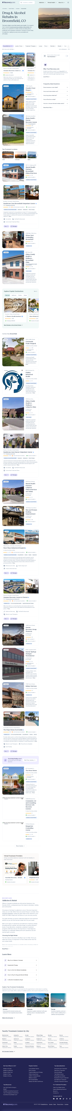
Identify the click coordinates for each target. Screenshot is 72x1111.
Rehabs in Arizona (7, 1076)
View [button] (5, 226)
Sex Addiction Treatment (60, 1079)
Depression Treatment (59, 1070)
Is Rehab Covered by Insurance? (10, 1091)
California (14, 295)
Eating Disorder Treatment (60, 1068)
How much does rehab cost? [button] (50, 91)
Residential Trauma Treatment (61, 1077)
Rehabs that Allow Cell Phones (36, 1081)
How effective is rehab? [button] (49, 99)
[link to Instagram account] (66, 1098)
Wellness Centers (33, 1077)
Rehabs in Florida (7, 1068)
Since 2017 (62, 71)
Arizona (5, 1009)
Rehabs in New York (8, 1072)
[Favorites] (68, 2)
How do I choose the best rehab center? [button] (53, 103)
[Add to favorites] (22, 86)
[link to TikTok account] (63, 1098)
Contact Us (56, 1093)
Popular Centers (33, 1065)
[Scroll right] (68, 46)
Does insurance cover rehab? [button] (50, 87)
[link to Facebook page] (70, 1098)
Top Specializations (59, 1065)
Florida (20, 295)
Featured (7, 295)
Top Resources (7, 1084)
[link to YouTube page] (60, 1098)
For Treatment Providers (59, 1084)
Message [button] (14, 226)
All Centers (5, 8)
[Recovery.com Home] (8, 2)
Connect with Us (57, 1096)
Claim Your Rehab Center (59, 1087)
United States (11, 8)
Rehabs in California (8, 1070)
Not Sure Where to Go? (9, 1065)
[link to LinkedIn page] (57, 1098)
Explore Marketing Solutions (59, 1089)
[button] (12, 49)
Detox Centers (32, 1070)
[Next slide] (35, 67)
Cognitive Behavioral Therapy (36, 1072)
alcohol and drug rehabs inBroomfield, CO (21, 27)
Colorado (17, 8)
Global (25, 295)
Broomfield (13, 334)
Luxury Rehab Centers (34, 1068)
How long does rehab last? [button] (50, 95)
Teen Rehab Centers (59, 1074)
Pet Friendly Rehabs (33, 1079)
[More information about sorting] (69, 49)
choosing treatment (7, 913)
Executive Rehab (58, 1072)
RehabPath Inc (44, 1104)
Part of (9, 205)
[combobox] (27, 2)
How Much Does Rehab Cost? (10, 1094)
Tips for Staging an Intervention (10, 1092)
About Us (55, 1091)
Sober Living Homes (33, 1074)
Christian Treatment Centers (61, 1081)
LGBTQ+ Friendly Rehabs (34, 1076)
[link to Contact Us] (53, 1098)
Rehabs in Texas (7, 1074)
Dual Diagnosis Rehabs (59, 1076)
